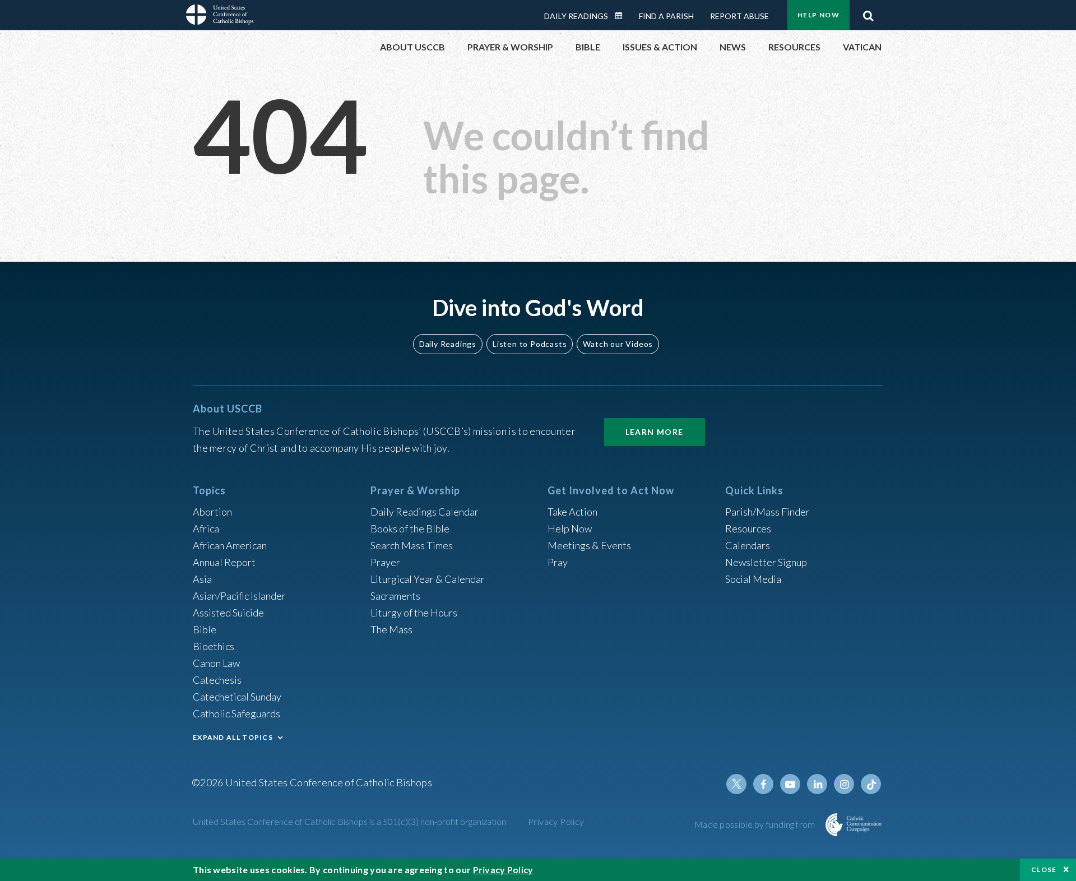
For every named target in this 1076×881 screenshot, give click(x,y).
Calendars (747, 545)
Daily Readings (576, 16)
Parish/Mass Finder (767, 512)
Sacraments (395, 596)
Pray (558, 562)
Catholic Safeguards (236, 713)
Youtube (790, 784)
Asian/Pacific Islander (239, 596)
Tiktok (871, 784)
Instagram (844, 784)
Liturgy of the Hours (413, 612)
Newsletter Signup (766, 562)
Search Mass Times (411, 545)
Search (868, 12)
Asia (202, 579)
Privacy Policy (556, 821)
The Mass (391, 629)
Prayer (385, 562)
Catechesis (217, 680)
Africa (206, 528)
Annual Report (224, 562)
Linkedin (817, 784)
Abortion (212, 512)
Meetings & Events (589, 545)
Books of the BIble (409, 528)
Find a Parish (666, 16)
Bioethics (213, 646)
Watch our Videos (618, 344)
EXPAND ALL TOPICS (233, 737)
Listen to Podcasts (530, 344)
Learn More (654, 432)
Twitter (736, 784)
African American (230, 545)
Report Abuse (739, 16)
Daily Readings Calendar (622, 15)
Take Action (572, 512)
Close (1044, 869)
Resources (748, 528)
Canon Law (216, 663)
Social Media (753, 579)
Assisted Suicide (228, 612)
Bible (204, 629)
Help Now (818, 15)
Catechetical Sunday (237, 696)
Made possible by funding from (755, 824)
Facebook (763, 784)
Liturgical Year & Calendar (427, 579)
